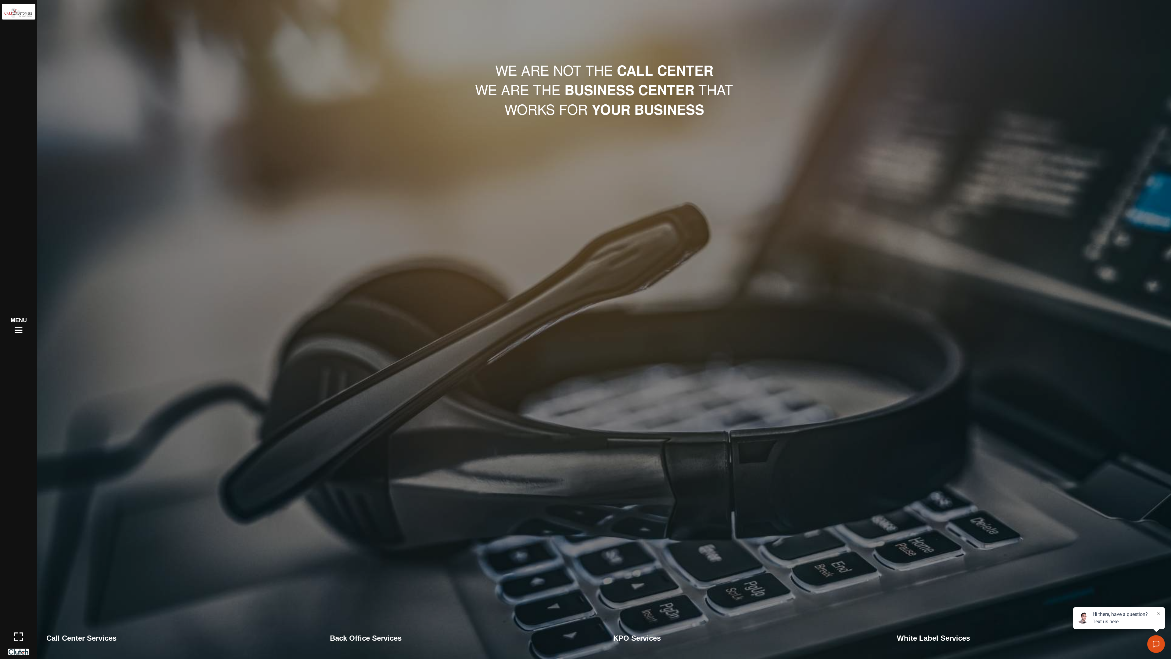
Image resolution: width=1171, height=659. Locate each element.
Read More (62, 639)
